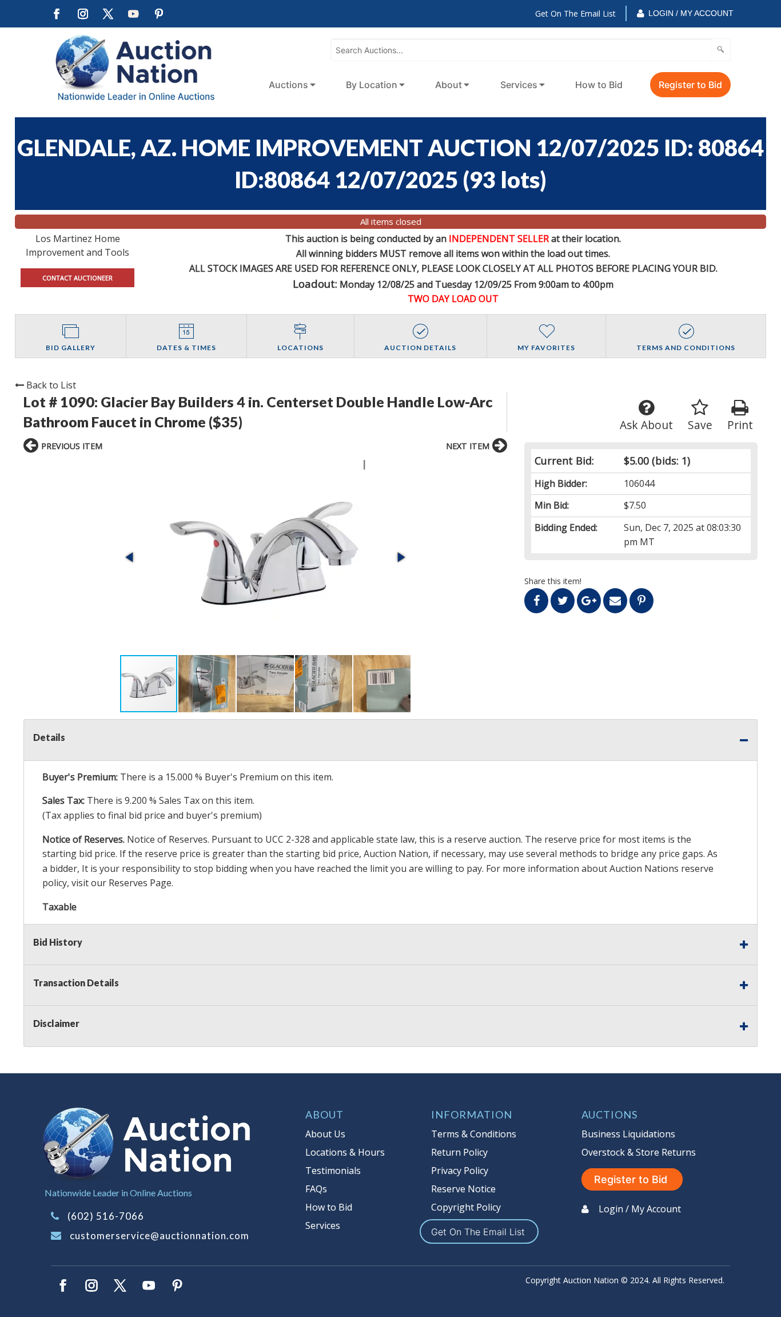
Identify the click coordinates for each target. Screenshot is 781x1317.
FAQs (316, 1189)
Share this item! (552, 581)
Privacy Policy (459, 1170)
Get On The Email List (575, 13)
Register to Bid (690, 84)
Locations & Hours (345, 1152)
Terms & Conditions (473, 1134)
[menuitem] (289, 84)
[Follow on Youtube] (134, 14)
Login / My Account (691, 13)
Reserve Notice (463, 1189)
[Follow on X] (108, 14)
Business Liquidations (628, 1134)
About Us (325, 1134)
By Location (371, 84)
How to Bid (599, 84)
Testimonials (333, 1170)
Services (518, 84)
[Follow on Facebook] (56, 14)
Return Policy (459, 1152)
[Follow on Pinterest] (159, 14)
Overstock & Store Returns (638, 1152)
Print (740, 425)
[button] (265, 557)
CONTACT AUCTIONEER (77, 277)
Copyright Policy (466, 1207)
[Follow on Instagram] (82, 14)
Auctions (288, 84)
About (448, 84)
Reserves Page (140, 882)
